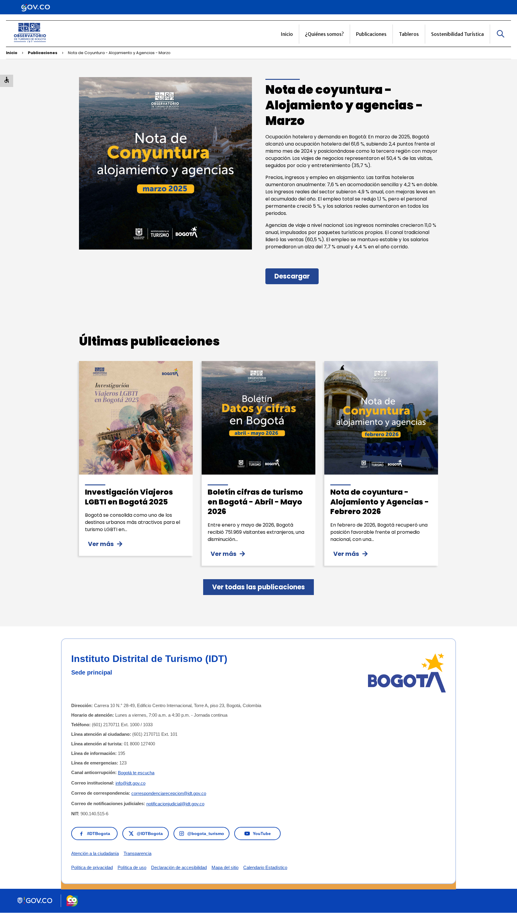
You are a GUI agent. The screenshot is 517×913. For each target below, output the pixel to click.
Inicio (287, 34)
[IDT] (30, 42)
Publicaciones (371, 34)
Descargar (292, 276)
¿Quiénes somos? (324, 34)
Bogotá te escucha (136, 772)
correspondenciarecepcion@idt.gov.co (168, 793)
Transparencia (137, 853)
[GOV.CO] (35, 7)
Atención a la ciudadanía (95, 853)
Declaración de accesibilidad (179, 867)
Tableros (409, 34)
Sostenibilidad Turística (457, 34)
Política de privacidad (92, 867)
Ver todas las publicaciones (258, 587)
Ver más (101, 544)
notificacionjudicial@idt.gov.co (175, 803)
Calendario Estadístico (265, 867)
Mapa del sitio (225, 867)
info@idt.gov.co (130, 783)
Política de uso (132, 867)
